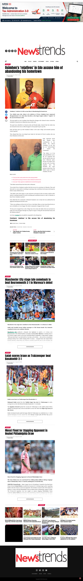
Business (34, 61)
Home (25, 61)
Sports (47, 61)
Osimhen (17, 215)
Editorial (52, 61)
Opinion (57, 61)
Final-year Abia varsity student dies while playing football (25, 177)
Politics (29, 61)
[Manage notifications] (80, 578)
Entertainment (41, 61)
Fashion (40, 573)
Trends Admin (10, 76)
